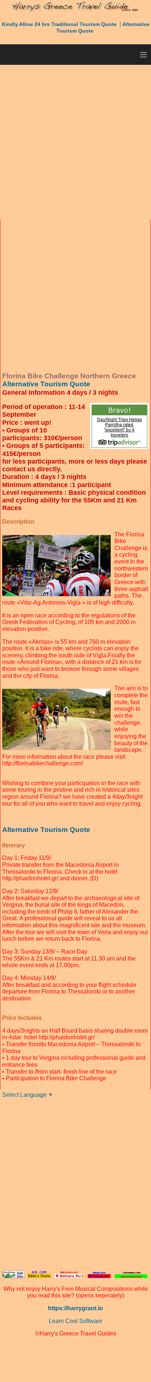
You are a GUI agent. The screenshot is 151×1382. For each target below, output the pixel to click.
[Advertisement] (75, 142)
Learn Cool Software (75, 1321)
